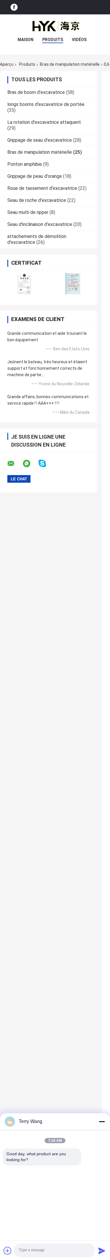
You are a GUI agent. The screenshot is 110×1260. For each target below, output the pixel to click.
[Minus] (101, 1121)
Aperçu (6, 64)
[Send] (101, 1250)
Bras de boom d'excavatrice (36, 92)
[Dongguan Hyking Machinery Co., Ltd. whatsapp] (30, 463)
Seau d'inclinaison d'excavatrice (39, 224)
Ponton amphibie (24, 164)
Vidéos (79, 39)
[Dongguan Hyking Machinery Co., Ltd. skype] (45, 463)
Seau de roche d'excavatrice (36, 200)
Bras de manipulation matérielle (70, 64)
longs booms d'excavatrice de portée (45, 104)
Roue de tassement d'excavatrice (42, 188)
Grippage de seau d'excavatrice (39, 140)
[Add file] (8, 1250)
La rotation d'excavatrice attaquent (44, 122)
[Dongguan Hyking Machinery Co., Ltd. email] (14, 463)
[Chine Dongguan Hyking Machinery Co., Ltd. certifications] (24, 283)
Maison (25, 39)
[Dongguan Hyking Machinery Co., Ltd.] (55, 26)
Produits (52, 39)
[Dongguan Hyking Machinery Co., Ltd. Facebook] (14, 7)
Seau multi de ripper (27, 212)
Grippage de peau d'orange (34, 176)
